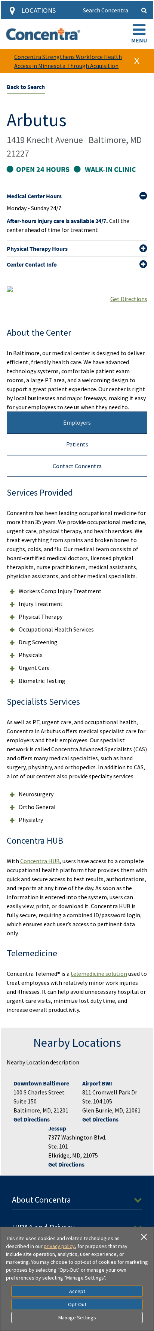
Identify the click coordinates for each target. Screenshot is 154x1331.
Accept (77, 1291)
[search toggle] (144, 10)
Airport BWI (97, 1083)
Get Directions (128, 299)
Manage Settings (77, 1317)
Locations (38, 10)
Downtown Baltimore (41, 1083)
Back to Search (26, 86)
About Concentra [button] (41, 1199)
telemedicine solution (99, 973)
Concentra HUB (40, 861)
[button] (139, 34)
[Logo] (43, 34)
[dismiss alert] (137, 61)
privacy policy (59, 1246)
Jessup (57, 1128)
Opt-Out (77, 1304)
